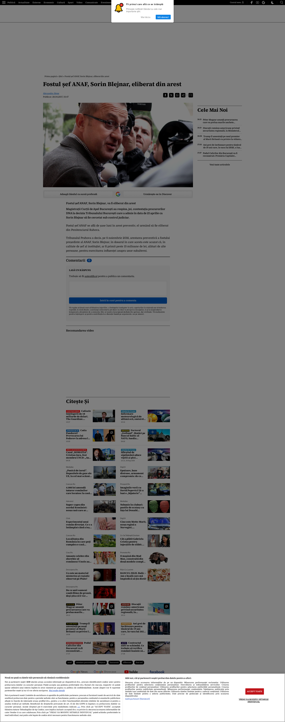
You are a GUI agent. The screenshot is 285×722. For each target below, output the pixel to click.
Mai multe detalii (57, 690)
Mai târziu (145, 17)
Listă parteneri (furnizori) (137, 699)
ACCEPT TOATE (254, 691)
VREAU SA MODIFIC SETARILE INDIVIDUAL (254, 700)
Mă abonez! (163, 17)
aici (78, 707)
